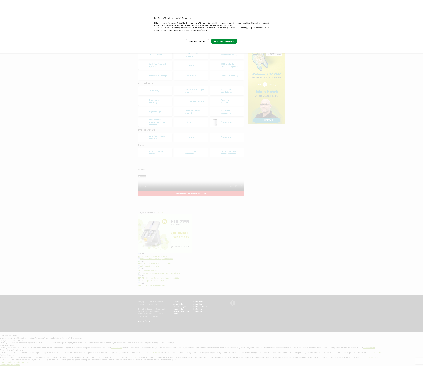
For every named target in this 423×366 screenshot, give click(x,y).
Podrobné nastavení (197, 41)
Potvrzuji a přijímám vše (224, 41)
